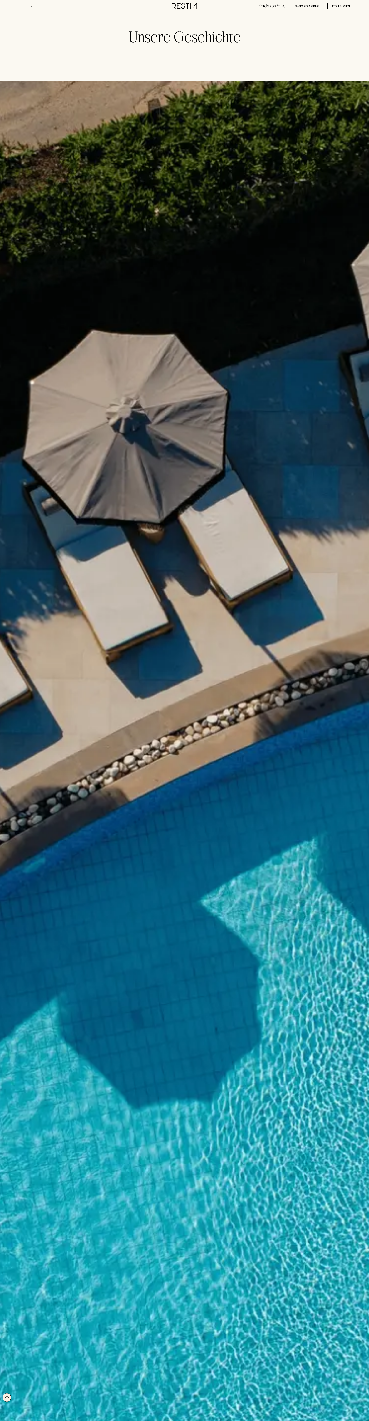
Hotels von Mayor (272, 6)
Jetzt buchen (341, 6)
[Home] (184, 6)
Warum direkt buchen (307, 6)
